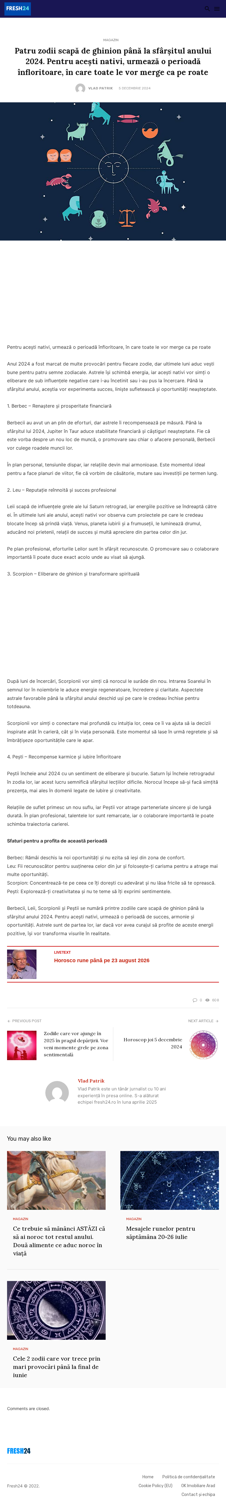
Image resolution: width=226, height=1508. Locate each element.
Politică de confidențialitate (188, 1476)
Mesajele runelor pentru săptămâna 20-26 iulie (160, 1232)
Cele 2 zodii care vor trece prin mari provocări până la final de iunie (56, 1367)
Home (148, 1476)
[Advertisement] (113, 293)
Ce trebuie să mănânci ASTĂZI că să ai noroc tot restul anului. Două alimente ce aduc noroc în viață (59, 1241)
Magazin (111, 40)
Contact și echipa (198, 1494)
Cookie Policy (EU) (155, 1485)
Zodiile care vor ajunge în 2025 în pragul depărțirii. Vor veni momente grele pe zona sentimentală (76, 1043)
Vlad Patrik (100, 88)
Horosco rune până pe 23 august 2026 (101, 960)
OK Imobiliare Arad (198, 1485)
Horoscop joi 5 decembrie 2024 (153, 1043)
